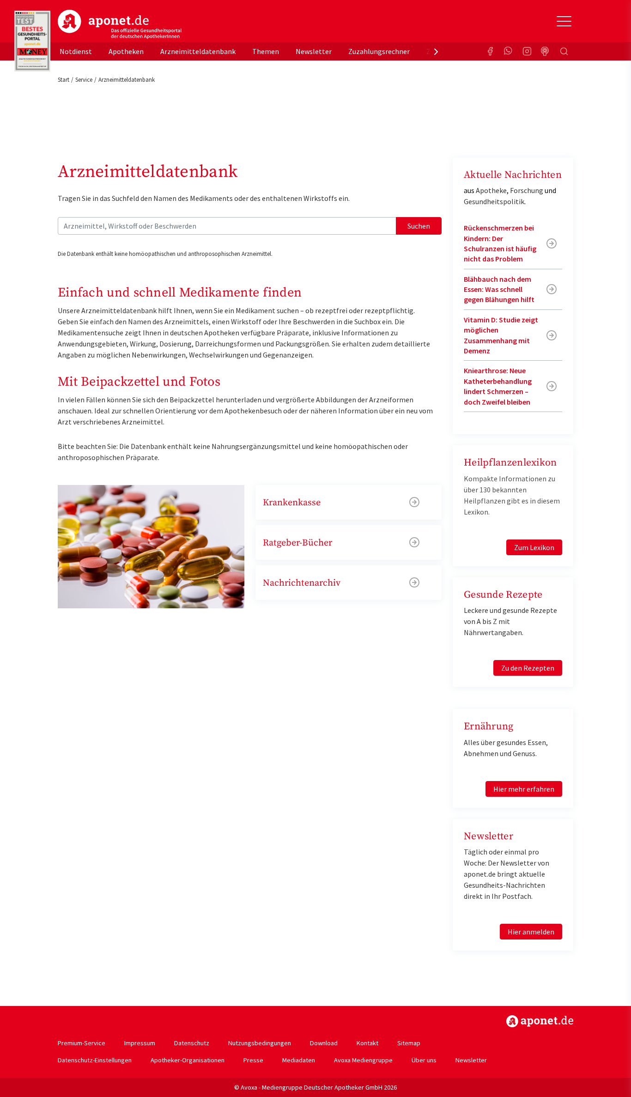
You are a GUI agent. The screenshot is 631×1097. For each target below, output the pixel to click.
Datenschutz (191, 1043)
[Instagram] (527, 51)
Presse (253, 1060)
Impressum (139, 1043)
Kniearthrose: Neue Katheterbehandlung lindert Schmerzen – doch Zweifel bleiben (498, 386)
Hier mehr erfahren (523, 789)
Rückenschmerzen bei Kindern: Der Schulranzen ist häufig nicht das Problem (500, 243)
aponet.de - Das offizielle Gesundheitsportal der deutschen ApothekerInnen (120, 24)
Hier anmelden (531, 931)
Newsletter (314, 51)
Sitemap (408, 1043)
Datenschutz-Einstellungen (95, 1060)
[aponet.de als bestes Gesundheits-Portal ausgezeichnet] (32, 41)
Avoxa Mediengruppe (363, 1060)
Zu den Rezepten (527, 668)
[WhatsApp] (508, 51)
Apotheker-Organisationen (187, 1060)
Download (324, 1043)
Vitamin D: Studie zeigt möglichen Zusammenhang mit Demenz (501, 335)
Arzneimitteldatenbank (198, 51)
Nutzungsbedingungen (259, 1043)
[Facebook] (490, 51)
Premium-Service (81, 1043)
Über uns (424, 1060)
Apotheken (126, 51)
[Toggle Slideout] (564, 21)
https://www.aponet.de (539, 1021)
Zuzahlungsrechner (379, 51)
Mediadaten (298, 1060)
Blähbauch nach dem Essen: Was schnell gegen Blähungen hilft (499, 289)
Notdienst (76, 51)
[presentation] (436, 51)
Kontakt (367, 1043)
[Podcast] (545, 51)
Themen (265, 51)
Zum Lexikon (534, 547)
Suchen (418, 225)
